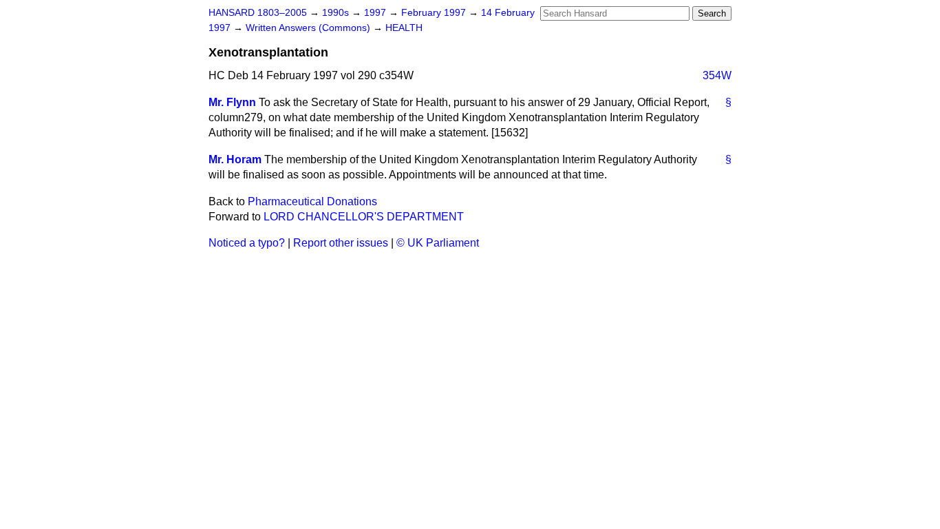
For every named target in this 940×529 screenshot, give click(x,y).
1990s (337, 13)
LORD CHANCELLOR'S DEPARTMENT (364, 216)
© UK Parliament (437, 243)
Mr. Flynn (232, 102)
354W (717, 75)
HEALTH (404, 28)
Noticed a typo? (247, 243)
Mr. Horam (235, 159)
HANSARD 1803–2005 (258, 13)
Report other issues (340, 243)
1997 (376, 13)
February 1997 (435, 13)
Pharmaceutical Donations (312, 201)
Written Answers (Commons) (309, 28)
